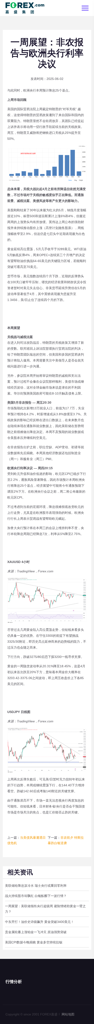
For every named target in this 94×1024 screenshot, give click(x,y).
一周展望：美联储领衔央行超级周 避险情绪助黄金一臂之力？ (45, 908)
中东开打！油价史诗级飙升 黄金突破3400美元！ (39, 922)
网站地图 (68, 1012)
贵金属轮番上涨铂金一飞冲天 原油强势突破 (36, 932)
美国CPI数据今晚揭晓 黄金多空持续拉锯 (33, 942)
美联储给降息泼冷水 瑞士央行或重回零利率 (36, 885)
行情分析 (13, 981)
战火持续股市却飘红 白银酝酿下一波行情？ (36, 896)
